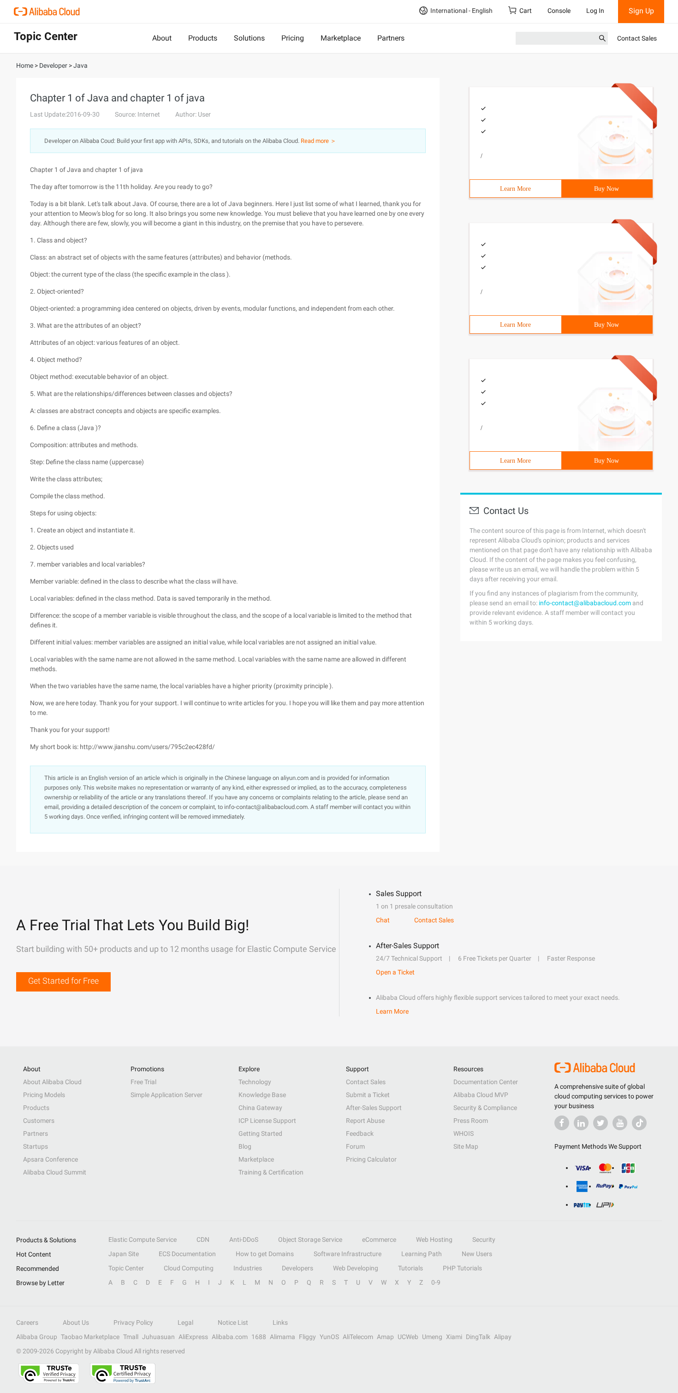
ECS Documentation (187, 1253)
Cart (525, 10)
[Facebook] (561, 1123)
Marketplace (341, 38)
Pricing (292, 38)
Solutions (249, 38)
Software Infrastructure (347, 1253)
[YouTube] (620, 1123)
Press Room (470, 1120)
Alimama (282, 1336)
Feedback (360, 1133)
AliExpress (193, 1336)
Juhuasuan (158, 1336)
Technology (254, 1082)
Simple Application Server (166, 1094)
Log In (595, 10)
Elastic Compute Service (142, 1239)
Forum (355, 1146)
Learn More (515, 188)
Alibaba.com (230, 1336)
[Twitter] (600, 1123)
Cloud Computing (189, 1268)
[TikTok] (639, 1123)
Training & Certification (270, 1172)
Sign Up (641, 10)
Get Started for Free (63, 981)
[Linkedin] (581, 1123)
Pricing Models (44, 1094)
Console (559, 10)
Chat (383, 920)
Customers (38, 1120)
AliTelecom (358, 1336)
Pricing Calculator (371, 1159)
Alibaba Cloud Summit (54, 1172)
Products (202, 38)
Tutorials (410, 1268)
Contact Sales (637, 38)
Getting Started (260, 1133)
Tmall (130, 1336)
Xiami (454, 1336)
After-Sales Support (374, 1107)
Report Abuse (365, 1120)
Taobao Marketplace (90, 1336)
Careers (27, 1322)
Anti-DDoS (243, 1239)
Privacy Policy (133, 1322)
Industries (247, 1268)
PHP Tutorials (462, 1268)
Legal (185, 1322)
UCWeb (408, 1336)
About (162, 38)
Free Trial (143, 1082)
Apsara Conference (50, 1159)
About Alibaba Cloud (52, 1082)
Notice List (233, 1322)
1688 (258, 1336)
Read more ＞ (318, 140)
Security (483, 1239)
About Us (76, 1322)
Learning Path (421, 1253)
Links (280, 1322)
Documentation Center (485, 1082)
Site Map (465, 1146)
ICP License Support (267, 1120)
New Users (477, 1253)
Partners (390, 38)
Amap (385, 1336)
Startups (35, 1146)
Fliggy (307, 1336)
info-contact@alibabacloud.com (585, 603)
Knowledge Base (262, 1094)
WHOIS (463, 1133)
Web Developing (355, 1268)
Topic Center (126, 1268)
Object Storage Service (310, 1239)
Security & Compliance (485, 1107)
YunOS (329, 1336)
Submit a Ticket (368, 1094)
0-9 (435, 1282)
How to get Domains (265, 1253)
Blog (244, 1146)
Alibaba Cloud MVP (480, 1094)
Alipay (502, 1336)
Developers (297, 1268)
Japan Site (123, 1253)
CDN (202, 1239)
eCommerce (379, 1239)
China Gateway (260, 1107)
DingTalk (478, 1336)
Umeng (432, 1336)
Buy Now (606, 188)
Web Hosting (434, 1239)
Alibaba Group (36, 1336)
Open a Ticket (395, 972)
